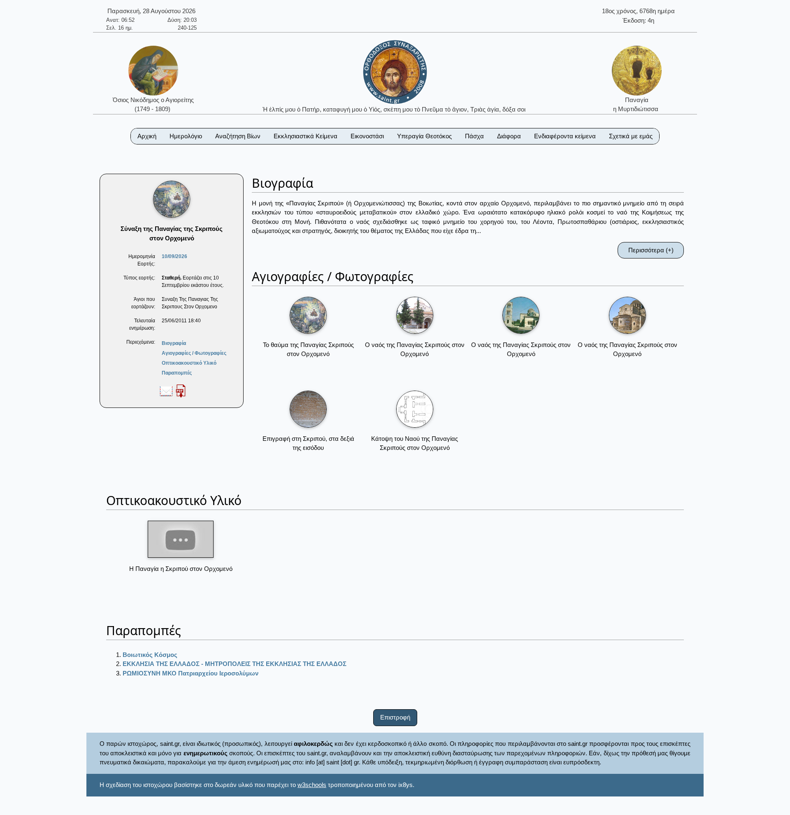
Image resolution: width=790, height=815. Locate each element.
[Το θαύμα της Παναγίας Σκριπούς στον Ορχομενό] (308, 315)
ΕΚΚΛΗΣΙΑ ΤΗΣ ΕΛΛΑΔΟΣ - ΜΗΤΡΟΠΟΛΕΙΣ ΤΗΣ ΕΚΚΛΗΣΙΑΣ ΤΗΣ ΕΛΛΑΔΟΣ (234, 663)
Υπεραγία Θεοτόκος (424, 136)
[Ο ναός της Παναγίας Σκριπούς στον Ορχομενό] (414, 315)
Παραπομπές (177, 373)
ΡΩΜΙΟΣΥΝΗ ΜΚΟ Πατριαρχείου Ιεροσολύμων (190, 673)
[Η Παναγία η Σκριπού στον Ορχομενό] (181, 539)
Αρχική (146, 136)
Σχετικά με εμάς (631, 136)
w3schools (311, 784)
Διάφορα (509, 136)
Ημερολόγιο (186, 136)
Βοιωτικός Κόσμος (150, 654)
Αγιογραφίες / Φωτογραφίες (194, 353)
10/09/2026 (174, 256)
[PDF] (180, 391)
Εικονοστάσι (367, 136)
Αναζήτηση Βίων (237, 136)
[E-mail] (166, 391)
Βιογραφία (174, 343)
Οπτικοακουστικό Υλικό (189, 363)
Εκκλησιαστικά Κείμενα (305, 136)
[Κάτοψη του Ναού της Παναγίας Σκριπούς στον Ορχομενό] (414, 409)
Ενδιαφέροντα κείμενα (565, 136)
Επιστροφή (395, 717)
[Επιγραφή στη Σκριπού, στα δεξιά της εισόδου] (308, 409)
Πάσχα (474, 136)
